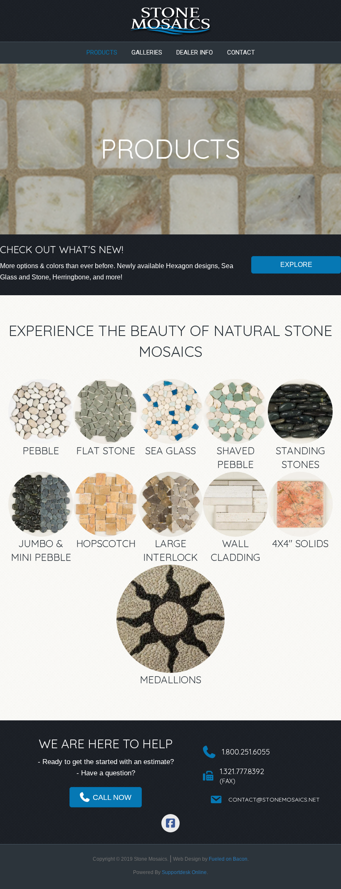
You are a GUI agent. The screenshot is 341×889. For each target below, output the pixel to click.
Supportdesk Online (184, 872)
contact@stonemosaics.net (274, 799)
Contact (241, 52)
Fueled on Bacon (228, 859)
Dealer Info (194, 52)
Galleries (146, 52)
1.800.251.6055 (246, 752)
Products (101, 52)
